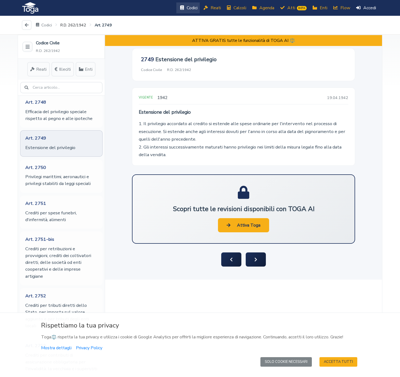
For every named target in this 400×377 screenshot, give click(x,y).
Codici (192, 8)
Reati (215, 8)
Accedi (369, 8)
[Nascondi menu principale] (27, 47)
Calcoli (239, 8)
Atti (295, 8)
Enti (323, 8)
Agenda (266, 8)
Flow (344, 8)
